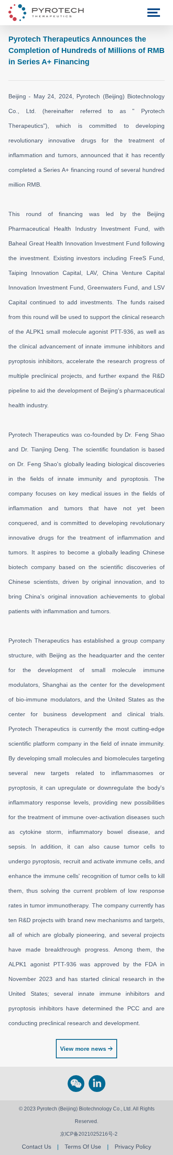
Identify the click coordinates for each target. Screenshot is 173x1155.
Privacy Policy (133, 1146)
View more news (83, 1048)
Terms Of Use (83, 1146)
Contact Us (36, 1146)
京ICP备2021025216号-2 (89, 1134)
